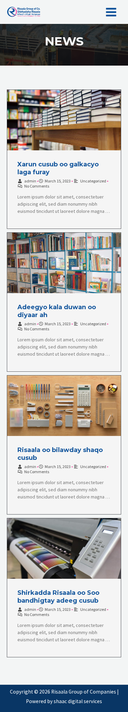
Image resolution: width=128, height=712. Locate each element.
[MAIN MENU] (111, 12)
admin (30, 180)
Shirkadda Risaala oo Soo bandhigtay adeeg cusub (58, 596)
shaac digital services (78, 701)
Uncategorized (93, 180)
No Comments (36, 186)
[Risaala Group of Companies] (24, 11)
